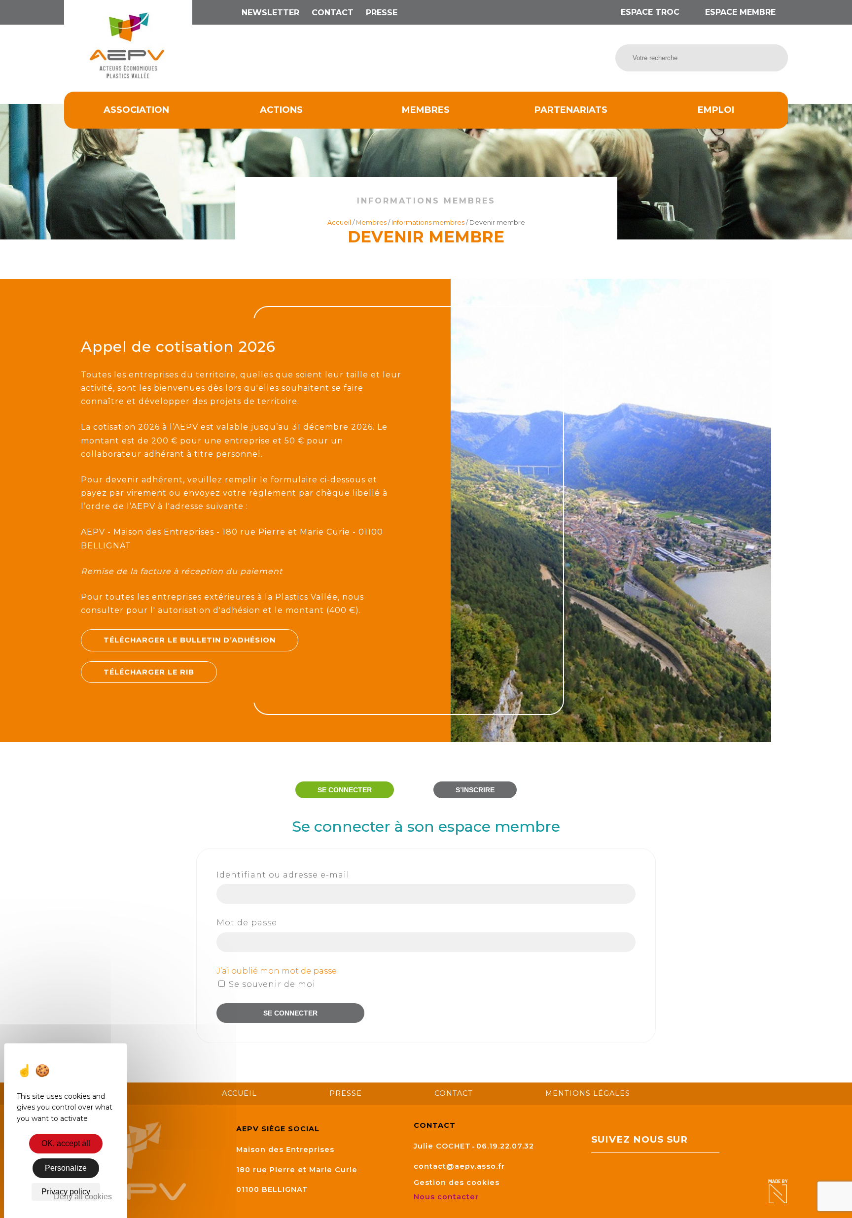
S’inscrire (475, 790)
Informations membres (427, 222)
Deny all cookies (83, 1196)
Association (136, 109)
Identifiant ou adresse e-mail (283, 875)
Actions (281, 109)
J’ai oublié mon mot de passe (276, 971)
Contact (333, 12)
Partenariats (570, 109)
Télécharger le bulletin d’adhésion (190, 640)
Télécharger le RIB (149, 672)
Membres (426, 109)
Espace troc (650, 12)
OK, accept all (65, 1143)
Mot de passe (246, 922)
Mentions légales (587, 1093)
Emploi (716, 109)
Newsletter (270, 12)
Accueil (339, 222)
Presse (381, 12)
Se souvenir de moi (271, 984)
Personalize (66, 1168)
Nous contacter (447, 1196)
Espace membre (739, 12)
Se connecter (345, 790)
